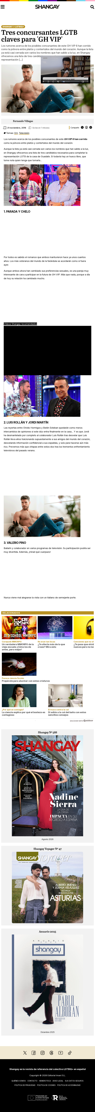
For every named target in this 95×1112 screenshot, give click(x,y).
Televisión (24, 133)
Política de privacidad (24, 1085)
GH (16, 133)
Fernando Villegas (23, 121)
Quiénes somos (19, 1081)
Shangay (7, 26)
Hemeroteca (45, 1081)
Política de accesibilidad (69, 1085)
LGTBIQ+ (19, 26)
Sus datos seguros (74, 1081)
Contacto (32, 1081)
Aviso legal (58, 1081)
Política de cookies (46, 1085)
